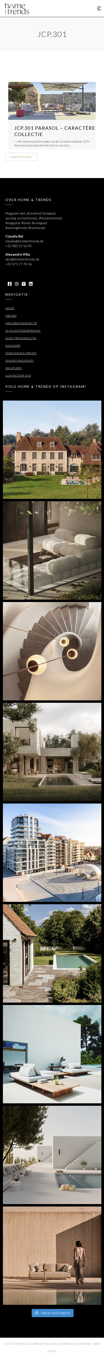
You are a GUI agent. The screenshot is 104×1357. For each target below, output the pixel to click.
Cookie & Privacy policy (44, 1343)
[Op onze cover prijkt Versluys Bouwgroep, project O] (52, 853)
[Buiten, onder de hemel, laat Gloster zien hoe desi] (52, 1054)
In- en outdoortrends (22, 330)
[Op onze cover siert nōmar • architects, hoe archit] (52, 550)
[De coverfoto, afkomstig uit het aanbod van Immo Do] (52, 450)
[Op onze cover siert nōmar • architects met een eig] (52, 752)
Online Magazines (19, 360)
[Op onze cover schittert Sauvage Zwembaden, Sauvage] (52, 953)
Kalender (12, 345)
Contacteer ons (18, 375)
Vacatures (13, 368)
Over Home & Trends (21, 353)
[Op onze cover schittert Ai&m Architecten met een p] (52, 651)
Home (9, 308)
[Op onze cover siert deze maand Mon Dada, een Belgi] (52, 1155)
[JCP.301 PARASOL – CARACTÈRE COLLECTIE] (52, 101)
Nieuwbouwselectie (21, 323)
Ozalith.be (84, 1343)
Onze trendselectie (20, 338)
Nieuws (10, 315)
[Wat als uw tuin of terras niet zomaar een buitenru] (52, 1255)
